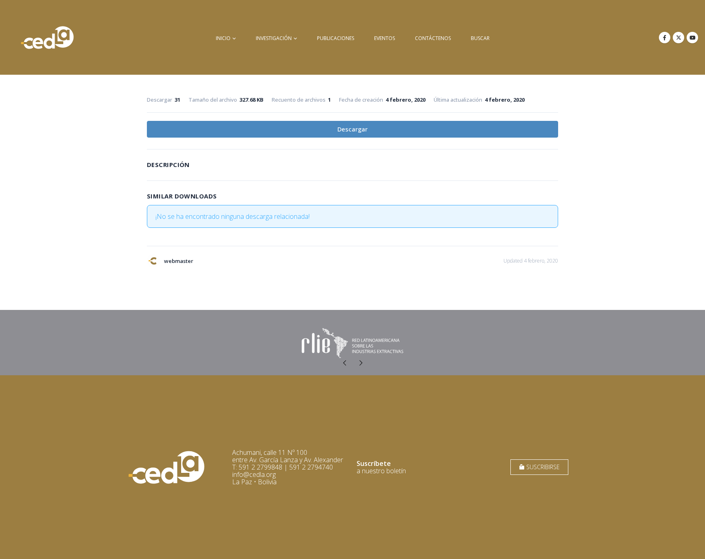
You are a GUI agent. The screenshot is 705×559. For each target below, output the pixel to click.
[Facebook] (664, 37)
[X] (678, 37)
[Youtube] (692, 37)
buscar (480, 38)
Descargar (352, 129)
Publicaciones (335, 38)
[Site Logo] (47, 37)
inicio (223, 38)
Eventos (384, 38)
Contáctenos (433, 38)
